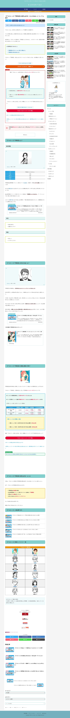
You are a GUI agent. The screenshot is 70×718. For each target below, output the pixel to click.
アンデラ (52, 133)
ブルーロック (52, 126)
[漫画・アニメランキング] (25, 619)
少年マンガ (51, 173)
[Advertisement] (25, 252)
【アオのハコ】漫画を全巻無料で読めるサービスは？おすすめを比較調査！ (21, 454)
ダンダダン (52, 158)
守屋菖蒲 (15, 578)
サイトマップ (39, 713)
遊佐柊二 (35, 578)
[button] (42, 20)
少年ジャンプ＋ (52, 148)
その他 (50, 163)
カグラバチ (52, 131)
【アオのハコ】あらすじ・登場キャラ (25, 66)
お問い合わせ (44, 713)
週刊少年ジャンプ (52, 128)
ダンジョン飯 (52, 166)
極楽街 (51, 113)
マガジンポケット (52, 121)
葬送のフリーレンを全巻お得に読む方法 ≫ (35, 11)
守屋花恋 (35, 570)
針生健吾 (25, 182)
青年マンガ (51, 176)
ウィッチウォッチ (53, 146)
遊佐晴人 (15, 586)
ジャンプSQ (51, 111)
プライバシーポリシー (32, 713)
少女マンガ (51, 171)
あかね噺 (52, 143)
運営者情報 (25, 713)
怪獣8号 (51, 151)
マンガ (49, 108)
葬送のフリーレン (53, 118)
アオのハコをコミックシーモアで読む (25, 110)
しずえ (56, 90)
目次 (24, 134)
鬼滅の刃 (52, 138)
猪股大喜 (10, 188)
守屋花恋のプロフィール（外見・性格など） (17, 50)
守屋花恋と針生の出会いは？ (14, 52)
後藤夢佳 (35, 586)
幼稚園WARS (52, 153)
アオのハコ (8, 166)
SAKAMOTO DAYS (53, 136)
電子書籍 (50, 168)
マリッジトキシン (53, 161)
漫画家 (49, 178)
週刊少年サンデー (52, 116)
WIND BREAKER (53, 123)
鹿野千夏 (11, 199)
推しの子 (52, 156)
